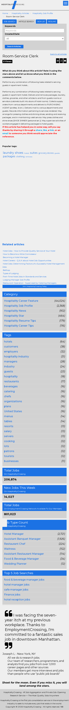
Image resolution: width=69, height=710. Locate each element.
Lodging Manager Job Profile (16, 280)
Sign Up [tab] (41, 21)
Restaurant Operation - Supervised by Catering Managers (29, 283)
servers (8, 436)
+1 (9, 143)
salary (8, 431)
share (39, 130)
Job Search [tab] (9, 21)
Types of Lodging (11, 273)
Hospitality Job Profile (43, 13)
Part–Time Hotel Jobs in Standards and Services (24, 276)
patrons (9, 451)
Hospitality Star (14, 315)
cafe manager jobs (16, 589)
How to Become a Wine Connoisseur (19, 254)
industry (9, 366)
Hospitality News (15, 310)
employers (11, 351)
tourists (9, 456)
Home (5, 13)
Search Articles (14, 46)
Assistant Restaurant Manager (24, 553)
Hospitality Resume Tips (20, 320)
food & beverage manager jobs (24, 579)
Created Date (12, 34)
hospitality (11, 376)
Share (4, 143)
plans (7, 406)
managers (10, 361)
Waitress (10, 548)
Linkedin (19, 143)
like (45, 130)
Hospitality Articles (20, 13)
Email (24, 143)
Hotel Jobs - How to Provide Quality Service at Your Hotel (29, 251)
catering (9, 391)
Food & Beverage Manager (21, 558)
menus (8, 416)
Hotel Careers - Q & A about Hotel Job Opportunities (27, 260)
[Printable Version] (57, 60)
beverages (11, 386)
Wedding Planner (15, 563)
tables (8, 421)
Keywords (10, 26)
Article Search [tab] (26, 21)
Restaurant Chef (14, 543)
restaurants (11, 381)
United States (13, 411)
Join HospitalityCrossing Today (35, 286)
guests (8, 371)
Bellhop (6, 270)
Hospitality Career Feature (21, 300)
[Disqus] (34, 202)
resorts (8, 426)
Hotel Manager (14, 533)
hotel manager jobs (17, 584)
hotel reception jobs (17, 599)
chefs (7, 396)
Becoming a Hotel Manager (15, 257)
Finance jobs (12, 594)
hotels (8, 341)
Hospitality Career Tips (19, 325)
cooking (9, 441)
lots (6, 446)
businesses (11, 461)
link (52, 130)
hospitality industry (16, 356)
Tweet (14, 143)
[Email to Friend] (65, 60)
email (5, 133)
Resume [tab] (52, 21)
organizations (13, 401)
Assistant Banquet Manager (22, 538)
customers (11, 346)
